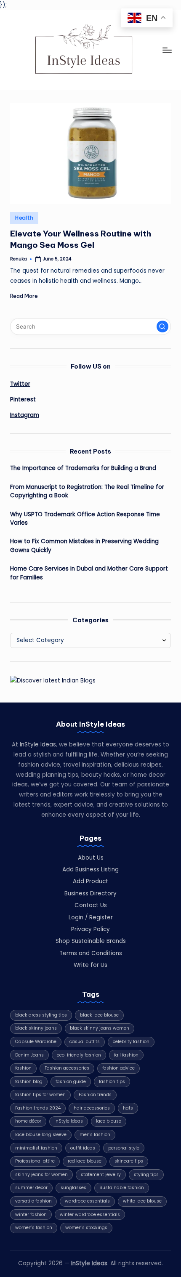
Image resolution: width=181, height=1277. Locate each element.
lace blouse (108, 1121)
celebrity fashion (131, 1041)
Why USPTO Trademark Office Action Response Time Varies (85, 518)
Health (24, 217)
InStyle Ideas (38, 745)
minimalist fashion (36, 1148)
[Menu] (166, 50)
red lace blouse (84, 1161)
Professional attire (35, 1161)
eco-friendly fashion (79, 1055)
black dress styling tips (41, 1015)
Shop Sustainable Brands (91, 941)
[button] (162, 326)
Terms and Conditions (90, 953)
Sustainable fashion (121, 1187)
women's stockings (86, 1227)
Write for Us (90, 965)
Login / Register (91, 917)
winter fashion (31, 1214)
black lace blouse (99, 1015)
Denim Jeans (29, 1055)
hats (128, 1108)
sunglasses (73, 1187)
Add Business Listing (90, 869)
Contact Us (91, 905)
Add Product (90, 881)
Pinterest (23, 400)
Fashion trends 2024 (38, 1108)
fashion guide (71, 1081)
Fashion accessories (67, 1068)
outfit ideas (82, 1148)
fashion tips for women (40, 1094)
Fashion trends (95, 1094)
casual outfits (84, 1041)
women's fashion (33, 1227)
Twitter (20, 384)
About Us (91, 858)
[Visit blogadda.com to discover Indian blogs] (53, 680)
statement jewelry (101, 1174)
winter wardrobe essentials (90, 1214)
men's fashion (95, 1134)
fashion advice (118, 1068)
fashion (23, 1068)
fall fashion (126, 1055)
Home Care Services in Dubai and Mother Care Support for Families (89, 573)
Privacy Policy (90, 929)
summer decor (31, 1187)
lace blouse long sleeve (41, 1134)
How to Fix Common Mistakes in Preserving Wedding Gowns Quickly (84, 545)
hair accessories (92, 1108)
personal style (123, 1148)
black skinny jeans (36, 1028)
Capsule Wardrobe (35, 1041)
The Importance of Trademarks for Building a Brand (83, 468)
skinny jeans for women (41, 1174)
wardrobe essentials (87, 1201)
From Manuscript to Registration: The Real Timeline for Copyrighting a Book (87, 491)
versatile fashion (33, 1201)
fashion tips (112, 1081)
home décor (28, 1121)
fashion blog (29, 1081)
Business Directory (90, 893)
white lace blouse (142, 1201)
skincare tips (128, 1161)
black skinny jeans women (99, 1028)
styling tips (146, 1174)
